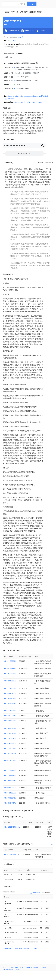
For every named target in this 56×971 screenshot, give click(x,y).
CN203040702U (10, 693)
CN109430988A (10, 661)
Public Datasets (32, 967)
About (5, 967)
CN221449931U (10, 775)
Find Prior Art (29, 31)
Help (18, 969)
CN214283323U (10, 703)
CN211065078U (10, 721)
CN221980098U (10, 748)
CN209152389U (10, 668)
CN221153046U (10, 761)
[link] (7, 902)
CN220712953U (10, 673)
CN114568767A (10, 753)
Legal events (13, 96)
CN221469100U (10, 733)
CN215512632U (10, 716)
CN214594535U (10, 698)
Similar (42, 31)
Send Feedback (17, 967)
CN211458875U (10, 711)
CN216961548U (10, 780)
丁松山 (14, 40)
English (20, 37)
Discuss (39, 102)
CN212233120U (10, 770)
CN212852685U (10, 681)
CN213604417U (10, 803)
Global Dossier (29, 102)
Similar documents (25, 96)
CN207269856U (10, 793)
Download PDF (13, 31)
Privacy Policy (8, 969)
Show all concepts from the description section (22, 948)
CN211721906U (10, 688)
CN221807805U (10, 788)
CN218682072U (10, 798)
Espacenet (19, 102)
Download (36, 893)
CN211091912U (10, 738)
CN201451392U (10, 743)
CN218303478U (10, 728)
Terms (44, 967)
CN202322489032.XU (12, 827)
